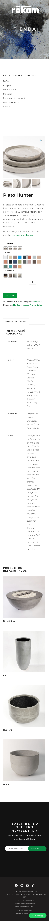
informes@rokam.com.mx (27, 891)
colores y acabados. (23, 235)
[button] (37, 915)
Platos (33, 305)
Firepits (7, 85)
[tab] (16, 321)
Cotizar (10, 295)
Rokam (40, 305)
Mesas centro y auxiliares (16, 98)
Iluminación (9, 90)
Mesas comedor (11, 102)
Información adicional (16, 321)
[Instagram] (21, 886)
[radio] (5, 248)
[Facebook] (16, 886)
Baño (6, 81)
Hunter (16, 305)
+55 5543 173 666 (30, 894)
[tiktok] (33, 886)
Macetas (7, 94)
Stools (6, 107)
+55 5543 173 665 (17, 894)
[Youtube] (27, 886)
